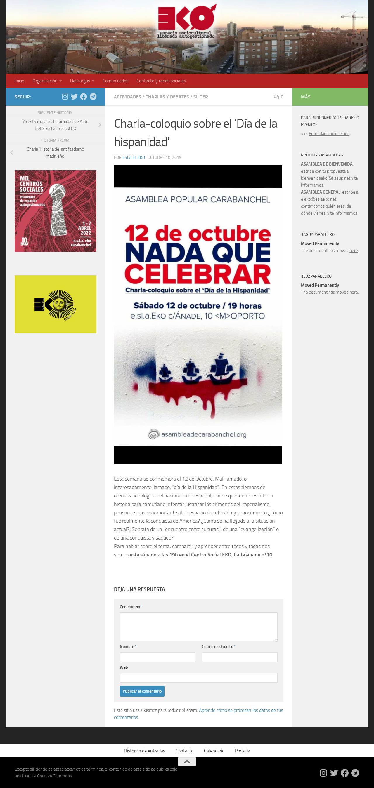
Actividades (127, 97)
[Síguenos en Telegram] (92, 96)
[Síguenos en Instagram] (64, 96)
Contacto (184, 751)
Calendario (214, 751)
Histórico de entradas (144, 751)
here (353, 250)
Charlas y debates (167, 97)
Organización (45, 81)
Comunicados (115, 81)
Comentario (131, 606)
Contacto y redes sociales (161, 81)
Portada (242, 751)
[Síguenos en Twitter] (74, 96)
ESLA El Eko (133, 157)
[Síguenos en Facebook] (83, 96)
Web (124, 667)
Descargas (80, 81)
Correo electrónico (219, 646)
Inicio (19, 81)
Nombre (128, 646)
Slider (200, 97)
